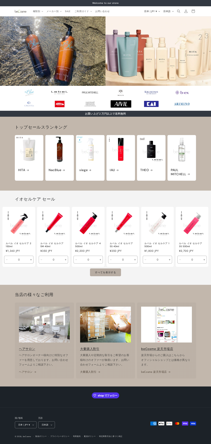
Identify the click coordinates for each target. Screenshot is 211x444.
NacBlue (55, 170)
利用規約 (77, 436)
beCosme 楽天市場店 (157, 349)
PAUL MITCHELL (178, 172)
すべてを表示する (105, 272)
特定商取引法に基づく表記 (110, 436)
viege (83, 170)
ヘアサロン (27, 349)
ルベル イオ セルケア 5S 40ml (121, 245)
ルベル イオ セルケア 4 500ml (88, 245)
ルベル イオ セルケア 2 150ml (18, 245)
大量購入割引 (90, 349)
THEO (144, 170)
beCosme (27, 436)
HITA (21, 170)
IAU (112, 170)
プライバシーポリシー (60, 436)
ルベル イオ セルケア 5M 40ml (52, 245)
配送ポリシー (90, 436)
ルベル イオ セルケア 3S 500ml (190, 245)
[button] (38, 11)
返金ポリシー (41, 436)
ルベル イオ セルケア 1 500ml (156, 245)
